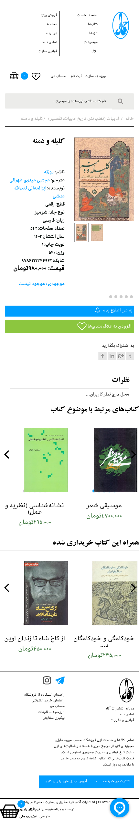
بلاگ (94, 51)
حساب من (57, 706)
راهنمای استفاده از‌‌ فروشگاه (44, 695)
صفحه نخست (87, 15)
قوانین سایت (47, 51)
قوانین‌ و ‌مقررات (122, 720)
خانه (129, 119)
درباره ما (51, 33)
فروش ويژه (49, 15)
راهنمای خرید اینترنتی (48, 701)
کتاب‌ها (93, 24)
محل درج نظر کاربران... (107, 395)
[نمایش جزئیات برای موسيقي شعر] (104, 460)
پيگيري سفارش (54, 718)
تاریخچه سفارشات (51, 712)
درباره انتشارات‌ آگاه (119, 709)
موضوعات (91, 42)
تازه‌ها (93, 33)
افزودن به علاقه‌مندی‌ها (109, 327)
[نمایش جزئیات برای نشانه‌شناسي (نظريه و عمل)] (35, 460)
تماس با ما (49, 42)
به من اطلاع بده (117, 311)
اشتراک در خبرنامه (116, 782)
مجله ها (51, 24)
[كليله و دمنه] (81, 232)
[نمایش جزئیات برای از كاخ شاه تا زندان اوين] (35, 593)
